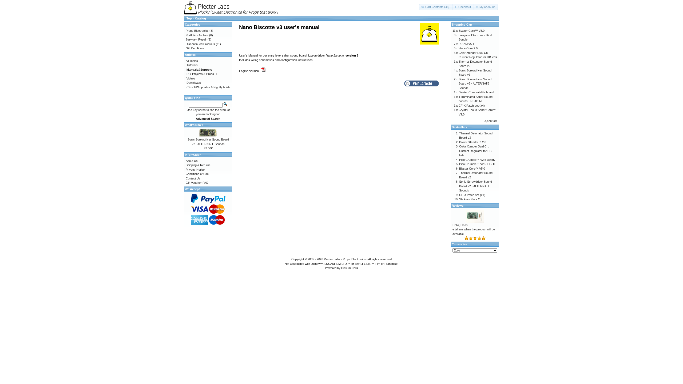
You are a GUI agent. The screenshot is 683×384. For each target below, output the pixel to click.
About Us (192, 160)
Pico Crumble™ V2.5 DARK (477, 159)
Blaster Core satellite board (476, 92)
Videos (190, 78)
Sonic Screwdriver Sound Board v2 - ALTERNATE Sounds (475, 84)
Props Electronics (197, 30)
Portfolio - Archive (197, 35)
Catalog (200, 18)
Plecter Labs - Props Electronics (345, 259)
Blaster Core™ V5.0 (472, 30)
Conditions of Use (197, 173)
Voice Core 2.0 (468, 48)
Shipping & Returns (198, 165)
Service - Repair (196, 39)
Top (189, 18)
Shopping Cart (462, 24)
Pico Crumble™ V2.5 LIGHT (477, 164)
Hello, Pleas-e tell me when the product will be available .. (473, 229)
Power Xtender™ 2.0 (472, 142)
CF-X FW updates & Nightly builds (208, 87)
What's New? (194, 124)
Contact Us (193, 178)
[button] (436, 7)
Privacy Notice (195, 169)
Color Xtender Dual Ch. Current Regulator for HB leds (475, 151)
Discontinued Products (200, 44)
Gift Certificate (195, 48)
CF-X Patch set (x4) (472, 105)
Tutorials (192, 65)
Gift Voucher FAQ (197, 182)
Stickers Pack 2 (469, 199)
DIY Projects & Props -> (201, 73)
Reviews (457, 205)
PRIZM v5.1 (466, 44)
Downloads (193, 82)
